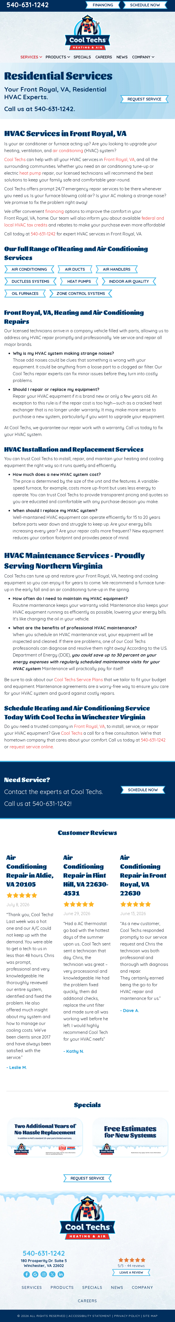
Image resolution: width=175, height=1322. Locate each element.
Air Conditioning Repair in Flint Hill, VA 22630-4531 (85, 874)
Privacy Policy (127, 1316)
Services (29, 57)
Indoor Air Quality (129, 281)
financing (54, 211)
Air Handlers (116, 269)
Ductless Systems (30, 281)
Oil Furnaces (25, 293)
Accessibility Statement (90, 1316)
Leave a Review (131, 1272)
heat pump (30, 173)
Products (56, 57)
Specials (82, 57)
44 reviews (136, 1265)
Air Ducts (75, 269)
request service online (31, 746)
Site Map (150, 1316)
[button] (40, 57)
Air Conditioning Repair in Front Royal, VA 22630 (143, 874)
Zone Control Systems (81, 293)
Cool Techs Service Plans (78, 679)
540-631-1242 (27, 4)
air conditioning (68, 150)
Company (141, 57)
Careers (103, 57)
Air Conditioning (29, 269)
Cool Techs (15, 159)
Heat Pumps (79, 281)
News (122, 57)
